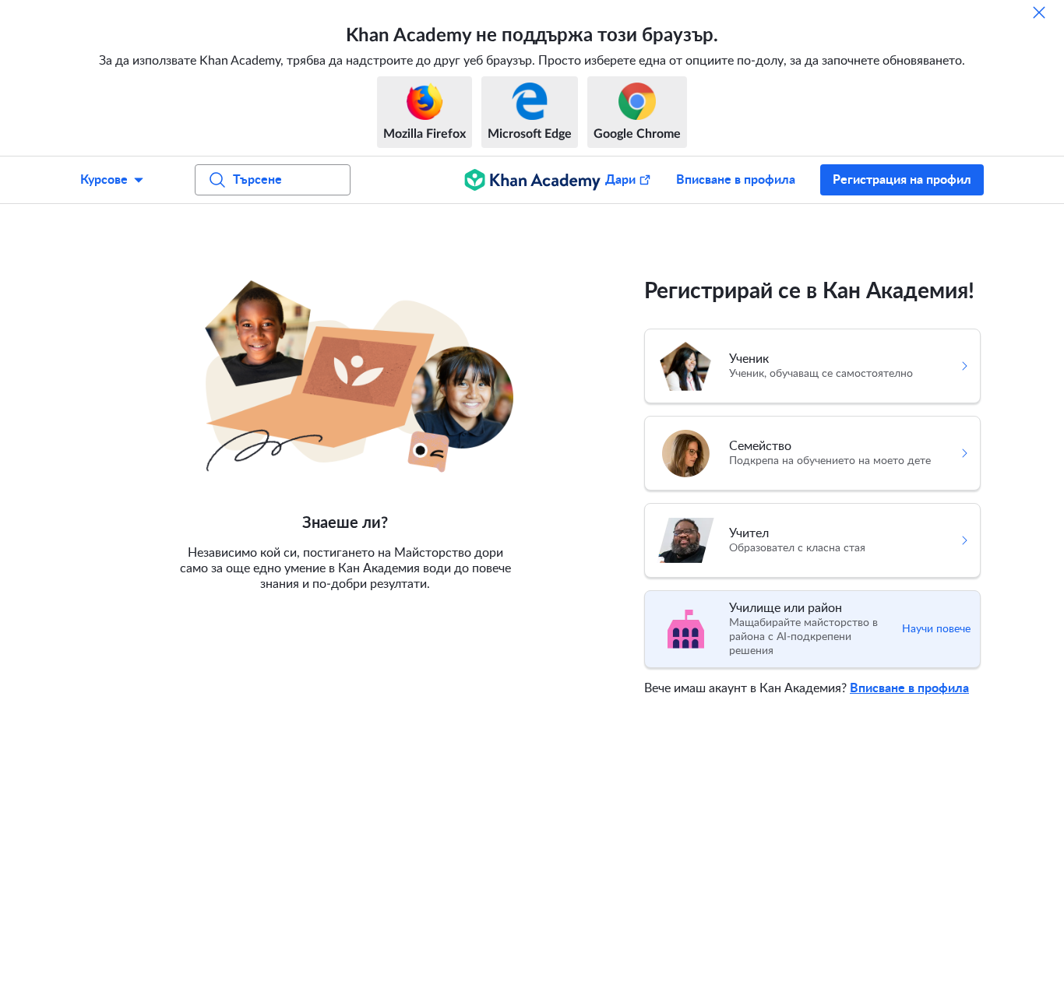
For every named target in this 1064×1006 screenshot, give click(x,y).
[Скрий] (1039, 12)
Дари (620, 180)
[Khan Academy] (532, 180)
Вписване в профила (735, 180)
